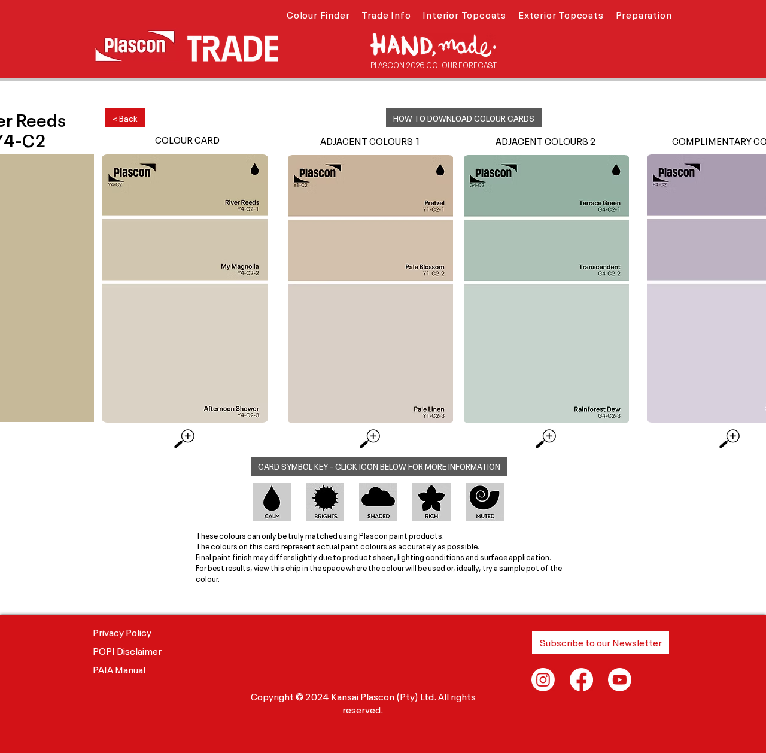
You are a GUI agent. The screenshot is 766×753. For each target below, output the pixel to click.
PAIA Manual (119, 668)
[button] (318, 14)
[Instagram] (543, 679)
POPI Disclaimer (127, 650)
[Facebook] (581, 679)
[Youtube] (619, 679)
